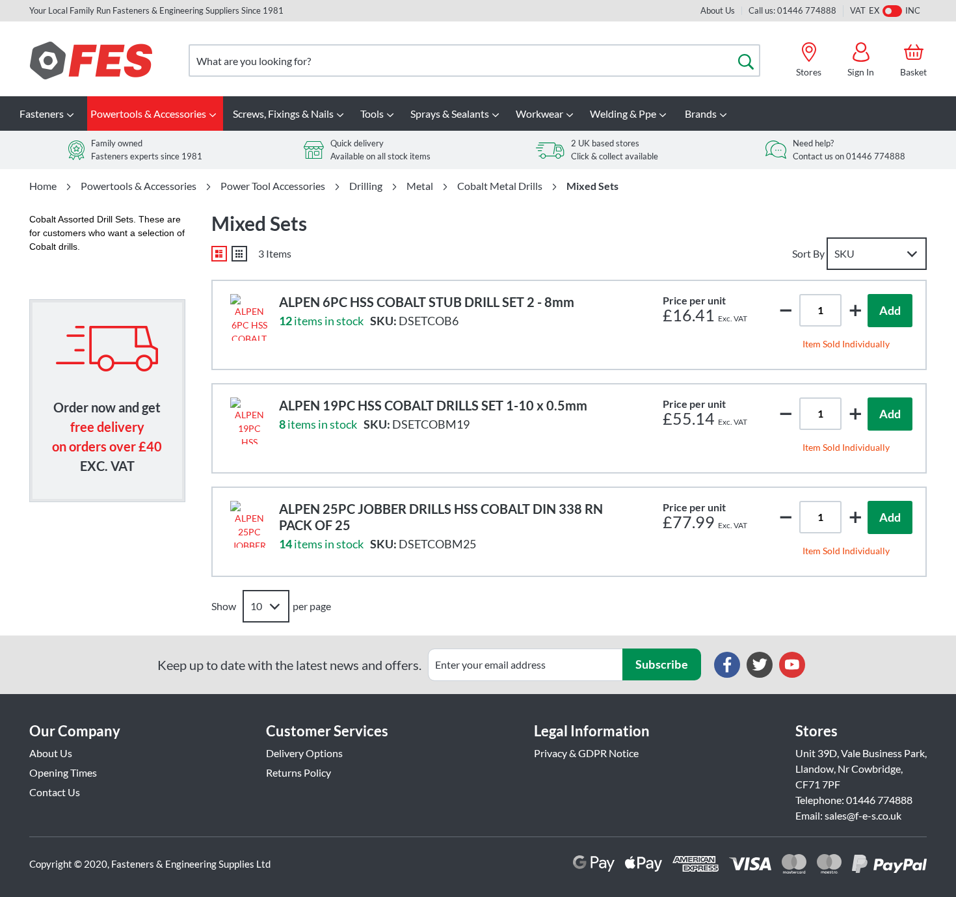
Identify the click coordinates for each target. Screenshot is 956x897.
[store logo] (91, 60)
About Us (717, 10)
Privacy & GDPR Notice (586, 753)
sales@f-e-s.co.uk (863, 815)
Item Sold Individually (846, 343)
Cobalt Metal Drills (499, 186)
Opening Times (63, 772)
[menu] (478, 113)
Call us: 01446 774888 (792, 10)
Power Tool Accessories (272, 186)
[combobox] (474, 60)
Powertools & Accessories (138, 186)
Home (43, 186)
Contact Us (54, 792)
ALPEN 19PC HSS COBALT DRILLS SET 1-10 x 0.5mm (433, 405)
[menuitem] (48, 113)
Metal (419, 186)
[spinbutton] (820, 310)
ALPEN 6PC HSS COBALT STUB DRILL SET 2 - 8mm (426, 302)
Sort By (808, 253)
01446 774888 (879, 800)
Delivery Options (304, 753)
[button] (855, 310)
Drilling (365, 186)
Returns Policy (298, 772)
